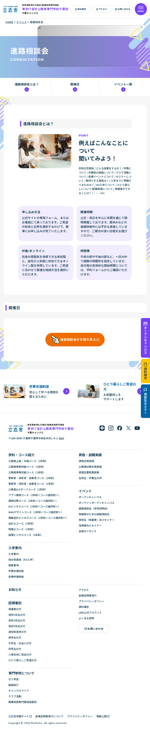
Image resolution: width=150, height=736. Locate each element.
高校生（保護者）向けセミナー (97, 520)
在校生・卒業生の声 (90, 478)
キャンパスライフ (18, 690)
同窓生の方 (14, 649)
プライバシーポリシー (91, 601)
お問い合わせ (124, 9)
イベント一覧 (123, 84)
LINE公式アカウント (90, 612)
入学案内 (15, 547)
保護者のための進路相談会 (94, 514)
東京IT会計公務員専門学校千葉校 (45, 9)
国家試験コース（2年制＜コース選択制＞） (33, 501)
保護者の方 (14, 609)
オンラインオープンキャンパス (96, 503)
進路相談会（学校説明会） (94, 508)
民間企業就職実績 (89, 472)
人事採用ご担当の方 (19, 654)
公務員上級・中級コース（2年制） (28, 461)
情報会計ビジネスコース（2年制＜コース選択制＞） (38, 518)
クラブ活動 (14, 696)
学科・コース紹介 (21, 454)
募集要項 (13, 565)
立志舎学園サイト (18, 716)
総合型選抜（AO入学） (21, 559)
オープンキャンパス (145, 340)
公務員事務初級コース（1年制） (27, 472)
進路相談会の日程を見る (78, 339)
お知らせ (15, 589)
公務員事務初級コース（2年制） (27, 466)
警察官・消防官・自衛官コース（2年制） (32, 478)
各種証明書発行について (49, 716)
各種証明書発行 (88, 595)
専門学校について (21, 673)
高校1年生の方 (16, 615)
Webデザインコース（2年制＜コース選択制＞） (36, 512)
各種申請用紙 (16, 576)
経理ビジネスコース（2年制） (25, 535)
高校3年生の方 (16, 626)
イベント (85, 490)
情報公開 (101, 716)
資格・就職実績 (90, 454)
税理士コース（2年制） (21, 529)
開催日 (74, 84)
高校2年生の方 (16, 620)
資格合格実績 (86, 461)
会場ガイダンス (87, 531)
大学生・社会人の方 (19, 643)
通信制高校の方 (17, 632)
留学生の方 (14, 637)
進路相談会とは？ (27, 84)
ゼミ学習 (13, 679)
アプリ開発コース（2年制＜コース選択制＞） (34, 495)
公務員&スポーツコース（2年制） (27, 489)
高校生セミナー (145, 403)
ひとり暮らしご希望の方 (22, 660)
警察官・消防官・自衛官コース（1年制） (32, 483)
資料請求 (145, 373)
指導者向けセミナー (90, 525)
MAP (61, 438)
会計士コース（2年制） (21, 523)
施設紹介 (13, 685)
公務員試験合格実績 (90, 466)
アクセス (103, 9)
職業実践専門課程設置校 (22, 702)
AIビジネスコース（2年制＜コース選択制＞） (34, 506)
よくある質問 (86, 618)
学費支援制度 (16, 571)
